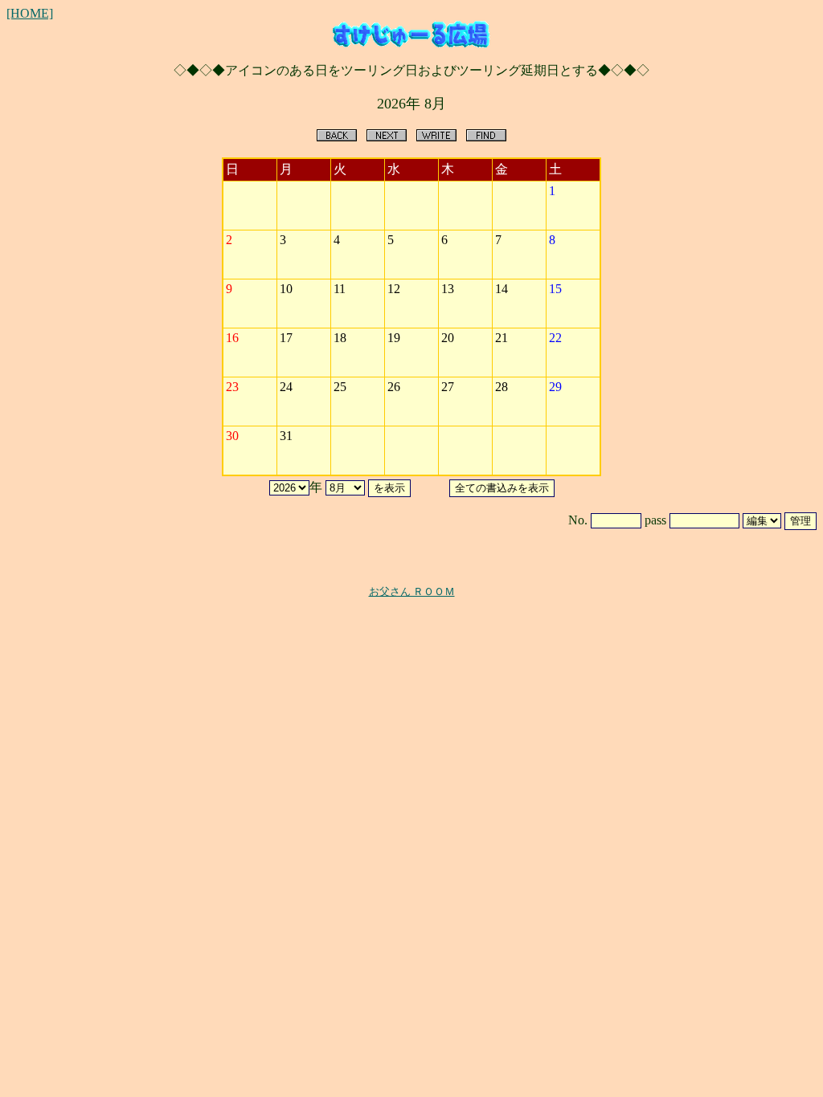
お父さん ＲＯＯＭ (412, 591)
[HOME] (29, 13)
